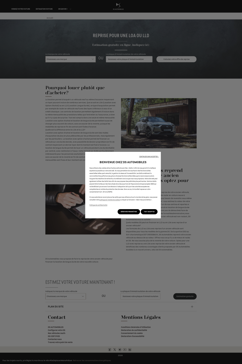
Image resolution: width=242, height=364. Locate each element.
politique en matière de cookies (110, 200)
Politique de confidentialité (98, 205)
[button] (149, 156)
